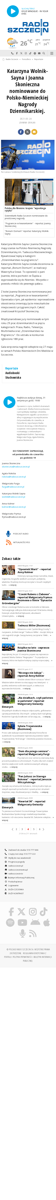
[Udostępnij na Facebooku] (21, 132)
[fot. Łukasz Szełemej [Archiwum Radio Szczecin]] (28, 155)
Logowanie (13, 885)
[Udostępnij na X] (28, 132)
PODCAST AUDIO (21, 533)
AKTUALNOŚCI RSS (21, 542)
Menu (52, 53)
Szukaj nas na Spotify (35, 53)
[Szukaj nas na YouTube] (22, 919)
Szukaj (44, 53)
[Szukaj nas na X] (21, 908)
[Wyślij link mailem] (34, 132)
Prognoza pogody (16, 861)
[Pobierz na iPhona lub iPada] (47, 919)
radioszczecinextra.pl (18, 869)
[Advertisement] (28, 999)
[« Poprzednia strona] (13, 829)
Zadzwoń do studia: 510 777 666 (23, 850)
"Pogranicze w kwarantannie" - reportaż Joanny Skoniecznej (28, 224)
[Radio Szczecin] (28, 27)
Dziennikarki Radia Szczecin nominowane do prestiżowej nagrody (26, 217)
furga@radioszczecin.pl (13, 486)
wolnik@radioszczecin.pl (13, 496)
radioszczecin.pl (15, 865)
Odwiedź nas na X (21, 53)
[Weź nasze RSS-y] (32, 929)
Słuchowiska (13, 377)
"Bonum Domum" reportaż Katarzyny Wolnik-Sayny (27, 232)
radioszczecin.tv (15, 873)
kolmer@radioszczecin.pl (14, 506)
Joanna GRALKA (27, 122)
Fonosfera (26, 59)
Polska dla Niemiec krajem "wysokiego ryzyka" (25, 209)
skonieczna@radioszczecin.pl (16, 466)
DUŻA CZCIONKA (16, 889)
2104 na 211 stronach (28, 833)
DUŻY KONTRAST (16, 893)
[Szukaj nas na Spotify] (10, 919)
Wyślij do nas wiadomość (39, 53)
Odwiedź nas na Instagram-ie (26, 53)
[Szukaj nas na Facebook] (11, 908)
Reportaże (38, 59)
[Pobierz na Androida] (35, 919)
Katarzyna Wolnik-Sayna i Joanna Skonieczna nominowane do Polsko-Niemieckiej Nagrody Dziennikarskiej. (27, 91)
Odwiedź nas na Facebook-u (17, 53)
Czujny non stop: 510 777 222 (22, 854)
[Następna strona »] (43, 829)
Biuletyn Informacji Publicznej (21, 877)
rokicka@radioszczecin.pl (14, 476)
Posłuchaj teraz (15, 881)
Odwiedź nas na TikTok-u (30, 53)
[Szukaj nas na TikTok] (43, 908)
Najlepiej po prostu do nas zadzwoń (12, 53)
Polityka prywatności (23, 956)
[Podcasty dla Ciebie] (22, 929)
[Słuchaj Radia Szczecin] (13, 11)
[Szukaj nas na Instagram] (32, 908)
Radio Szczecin (12, 59)
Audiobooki (12, 373)
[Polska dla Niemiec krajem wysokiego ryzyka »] (29, 192)
